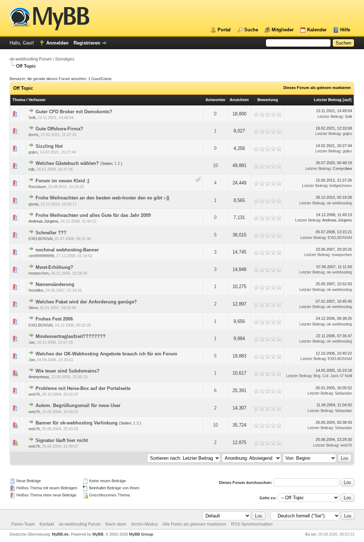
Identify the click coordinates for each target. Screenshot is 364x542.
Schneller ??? (51, 232)
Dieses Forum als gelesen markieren (317, 87)
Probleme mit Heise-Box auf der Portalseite (83, 388)
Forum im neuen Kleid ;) (62, 180)
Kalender (317, 29)
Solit (32, 117)
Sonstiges (64, 59)
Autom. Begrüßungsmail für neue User (78, 405)
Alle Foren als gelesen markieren (194, 524)
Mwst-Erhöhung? (54, 267)
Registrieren (87, 43)
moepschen (342, 254)
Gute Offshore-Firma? (59, 128)
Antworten (215, 100)
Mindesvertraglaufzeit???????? (71, 336)
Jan (31, 342)
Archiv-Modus (144, 524)
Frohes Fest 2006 (54, 319)
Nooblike (35, 290)
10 (215, 165)
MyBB (97, 534)
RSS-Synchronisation (252, 524)
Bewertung (267, 100)
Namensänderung (55, 284)
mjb (31, 169)
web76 (34, 394)
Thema (18, 100)
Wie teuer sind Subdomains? (68, 371)
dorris (33, 134)
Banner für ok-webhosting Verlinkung (77, 423)
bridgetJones (341, 185)
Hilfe (345, 29)
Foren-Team (23, 524)
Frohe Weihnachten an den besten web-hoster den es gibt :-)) (102, 197)
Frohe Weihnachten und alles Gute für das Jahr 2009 (93, 215)
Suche (251, 29)
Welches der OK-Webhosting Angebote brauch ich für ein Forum (106, 353)
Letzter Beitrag (328, 100)
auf (347, 100)
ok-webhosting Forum (31, 59)
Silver (33, 308)
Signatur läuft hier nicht (62, 440)
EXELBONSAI (40, 238)
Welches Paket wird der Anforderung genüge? (86, 301)
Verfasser (37, 100)
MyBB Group (141, 534)
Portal (224, 29)
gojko (347, 133)
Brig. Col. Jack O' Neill (333, 376)
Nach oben (116, 524)
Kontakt (46, 524)
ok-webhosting (339, 203)
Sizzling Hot (49, 146)
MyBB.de (60, 534)
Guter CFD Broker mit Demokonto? (74, 111)
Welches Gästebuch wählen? (67, 163)
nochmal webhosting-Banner (67, 249)
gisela (33, 204)
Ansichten (239, 100)
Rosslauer (37, 186)
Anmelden (57, 43)
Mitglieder (283, 29)
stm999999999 (41, 256)
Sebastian (343, 393)
